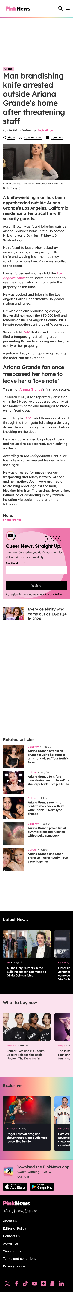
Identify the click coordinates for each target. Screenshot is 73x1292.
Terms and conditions (19, 1259)
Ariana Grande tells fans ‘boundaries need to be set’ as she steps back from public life (48, 780)
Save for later (33, 137)
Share (11, 137)
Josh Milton (45, 130)
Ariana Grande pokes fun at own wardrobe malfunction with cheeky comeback (47, 831)
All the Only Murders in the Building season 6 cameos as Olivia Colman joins (26, 971)
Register (36, 585)
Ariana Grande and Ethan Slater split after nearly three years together (48, 857)
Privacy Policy (53, 594)
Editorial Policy (14, 1228)
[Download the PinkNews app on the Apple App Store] (15, 1187)
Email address (20, 563)
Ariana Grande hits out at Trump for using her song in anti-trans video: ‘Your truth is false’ (48, 756)
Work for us (12, 1251)
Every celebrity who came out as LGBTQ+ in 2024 (47, 614)
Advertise (10, 1243)
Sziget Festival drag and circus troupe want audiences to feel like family (27, 1137)
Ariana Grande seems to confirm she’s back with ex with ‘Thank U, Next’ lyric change (46, 808)
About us (10, 1221)
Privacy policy (14, 1266)
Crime (8, 69)
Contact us (11, 1236)
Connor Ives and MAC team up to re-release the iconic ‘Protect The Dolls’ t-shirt (26, 1054)
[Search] (60, 8)
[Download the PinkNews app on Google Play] (42, 1187)
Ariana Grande (30, 389)
